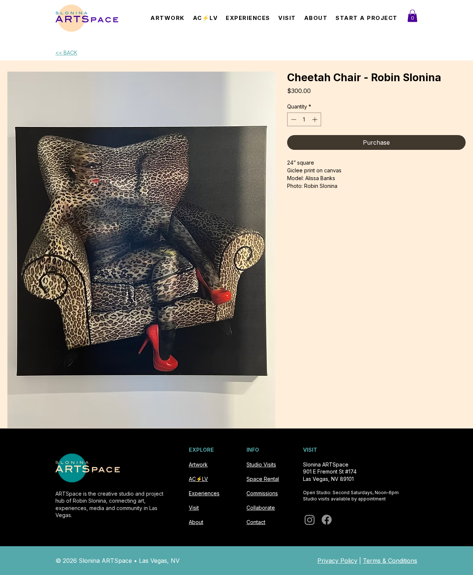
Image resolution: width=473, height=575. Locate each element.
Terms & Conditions (390, 560)
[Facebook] (326, 519)
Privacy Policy (337, 560)
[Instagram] (309, 519)
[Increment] (315, 119)
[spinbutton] (304, 119)
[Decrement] (292, 119)
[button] (412, 16)
